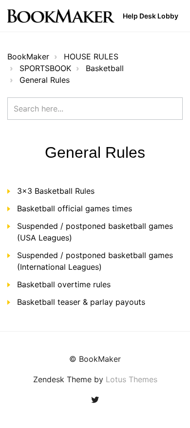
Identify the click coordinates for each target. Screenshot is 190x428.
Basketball (105, 68)
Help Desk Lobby (150, 16)
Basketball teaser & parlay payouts (81, 302)
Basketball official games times (74, 208)
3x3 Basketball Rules (56, 191)
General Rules (44, 80)
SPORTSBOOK (45, 68)
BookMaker (28, 56)
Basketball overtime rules (64, 284)
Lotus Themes (131, 379)
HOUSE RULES (91, 56)
